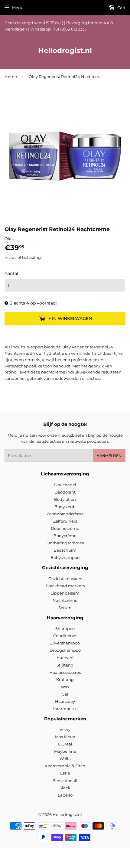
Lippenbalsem (65, 593)
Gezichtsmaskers (65, 578)
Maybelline (65, 751)
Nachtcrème (65, 600)
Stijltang (65, 665)
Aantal (11, 273)
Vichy (65, 729)
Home (11, 76)
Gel (65, 694)
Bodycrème (65, 535)
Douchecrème (65, 528)
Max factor (65, 736)
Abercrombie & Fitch (65, 765)
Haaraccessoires (65, 672)
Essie (65, 773)
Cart (120, 7)
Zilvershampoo (65, 643)
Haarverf (65, 657)
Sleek (65, 787)
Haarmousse (65, 708)
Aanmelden (109, 455)
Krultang (65, 679)
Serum (65, 607)
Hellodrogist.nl (65, 50)
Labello (65, 795)
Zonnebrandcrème (65, 513)
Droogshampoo (65, 650)
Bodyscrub (65, 506)
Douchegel (65, 484)
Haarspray (65, 701)
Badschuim (65, 550)
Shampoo (65, 628)
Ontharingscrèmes (65, 542)
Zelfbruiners (65, 521)
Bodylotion (65, 499)
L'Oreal (65, 744)
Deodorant (65, 492)
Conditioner (65, 635)
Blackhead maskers (65, 585)
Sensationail (65, 780)
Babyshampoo (65, 557)
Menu (18, 7)
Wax (65, 686)
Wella (65, 758)
